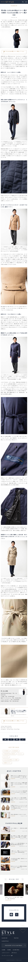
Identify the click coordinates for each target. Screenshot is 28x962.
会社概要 (3, 949)
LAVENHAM (15, 750)
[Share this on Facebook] (5, 739)
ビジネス (6, 756)
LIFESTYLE (5, 941)
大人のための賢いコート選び (11, 759)
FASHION (4, 938)
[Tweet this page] (11, 739)
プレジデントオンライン (6, 955)
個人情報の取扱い (16, 949)
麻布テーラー (7, 762)
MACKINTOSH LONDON (9, 753)
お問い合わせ (14, 952)
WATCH (16, 938)
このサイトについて (5, 952)
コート (20, 753)
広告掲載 (9, 949)
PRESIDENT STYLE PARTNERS (13, 945)
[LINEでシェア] (17, 739)
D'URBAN (6, 750)
